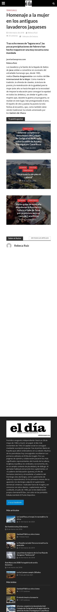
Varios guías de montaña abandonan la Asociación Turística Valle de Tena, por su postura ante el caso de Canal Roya (28, 210)
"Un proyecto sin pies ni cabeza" (28, 176)
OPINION (23, 168)
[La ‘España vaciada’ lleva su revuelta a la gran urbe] (11, 545)
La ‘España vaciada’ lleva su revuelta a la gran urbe (32, 544)
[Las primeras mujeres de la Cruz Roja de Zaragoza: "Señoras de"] (11, 555)
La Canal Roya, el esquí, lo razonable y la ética (32, 518)
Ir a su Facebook (15, 502)
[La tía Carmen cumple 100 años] (11, 574)
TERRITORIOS (11, 10)
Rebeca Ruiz (33, 33)
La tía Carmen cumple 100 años (29, 572)
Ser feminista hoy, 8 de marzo (16, 527)
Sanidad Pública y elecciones (28, 534)
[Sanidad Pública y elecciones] (11, 536)
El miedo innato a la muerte (27, 597)
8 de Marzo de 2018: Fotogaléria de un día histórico (21, 564)
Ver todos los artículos (40, 238)
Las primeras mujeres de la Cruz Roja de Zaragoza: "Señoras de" (32, 554)
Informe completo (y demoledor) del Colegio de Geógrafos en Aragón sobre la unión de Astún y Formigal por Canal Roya (28, 138)
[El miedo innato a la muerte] (11, 599)
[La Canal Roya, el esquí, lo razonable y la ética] (11, 519)
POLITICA (33, 168)
